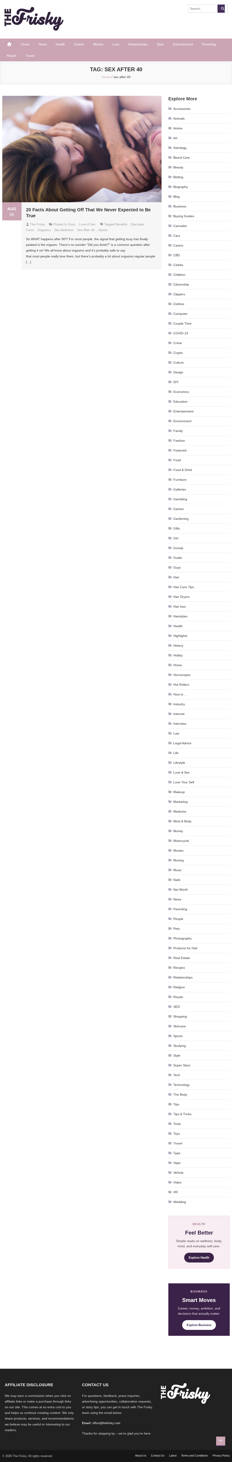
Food (177, 460)
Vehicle (178, 1172)
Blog (176, 196)
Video (177, 1182)
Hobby (178, 655)
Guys (71, 224)
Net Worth (180, 889)
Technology (181, 1085)
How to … (180, 694)
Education (180, 401)
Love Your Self (183, 782)
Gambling (180, 499)
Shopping (180, 1016)
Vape (177, 1163)
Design (178, 372)
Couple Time (182, 323)
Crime (177, 343)
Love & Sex (87, 224)
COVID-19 (180, 333)
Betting (178, 177)
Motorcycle (181, 841)
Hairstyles (180, 616)
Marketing (180, 802)
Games (178, 509)
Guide (177, 558)
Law (176, 733)
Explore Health (199, 1257)
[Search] (221, 9)
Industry (179, 704)
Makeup (179, 792)
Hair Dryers (181, 597)
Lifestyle (179, 762)
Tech (176, 1075)
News (43, 44)
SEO (176, 1006)
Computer (180, 314)
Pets (176, 928)
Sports (178, 1036)
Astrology (180, 148)
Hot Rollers (181, 684)
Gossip (178, 548)
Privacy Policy (221, 1455)
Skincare (179, 1026)
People (178, 919)
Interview (179, 723)
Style (160, 44)
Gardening (180, 518)
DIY (176, 382)
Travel (30, 55)
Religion (179, 987)
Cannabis (180, 226)
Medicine (179, 811)
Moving (178, 860)
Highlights (180, 636)
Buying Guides (183, 216)
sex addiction (64, 230)
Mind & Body (182, 821)
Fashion (179, 440)
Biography (180, 187)
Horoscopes (182, 675)
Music (177, 870)
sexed (102, 230)
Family (178, 431)
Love (115, 44)
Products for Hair (185, 948)
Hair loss (179, 606)
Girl (175, 538)
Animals (179, 118)
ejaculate (137, 224)
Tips (176, 1104)
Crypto (178, 353)
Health (60, 44)
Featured (179, 450)
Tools (177, 1124)
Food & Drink (182, 470)
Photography (182, 938)
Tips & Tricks (182, 1114)
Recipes (179, 967)
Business (179, 206)
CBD (176, 255)
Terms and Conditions (194, 1455)
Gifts (176, 528)
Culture (178, 362)
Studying (179, 1046)
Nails (176, 880)
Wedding (179, 1202)
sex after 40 (86, 230)
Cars (176, 235)
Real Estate (181, 958)
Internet (178, 714)
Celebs (79, 44)
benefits (121, 224)
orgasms (44, 230)
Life (176, 753)
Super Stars (181, 1065)
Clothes (178, 304)
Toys (176, 1133)
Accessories (182, 109)
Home (25, 44)
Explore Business (199, 1325)
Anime (177, 128)
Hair (176, 577)
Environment (182, 421)
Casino (178, 245)
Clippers (179, 294)
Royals (12, 55)
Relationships (138, 44)
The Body (180, 1094)
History (178, 645)
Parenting (209, 44)
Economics (181, 392)
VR (175, 1192)
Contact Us (157, 1455)
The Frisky (37, 224)
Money (178, 831)
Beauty (178, 167)
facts (30, 230)
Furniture (179, 479)
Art (175, 138)
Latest (172, 1455)
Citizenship (181, 284)
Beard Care (181, 157)
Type (176, 1153)
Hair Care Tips (183, 587)
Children (179, 274)
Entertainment (183, 44)
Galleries (179, 489)
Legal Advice (182, 743)
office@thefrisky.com (106, 1423)
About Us (140, 1455)
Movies (98, 44)
